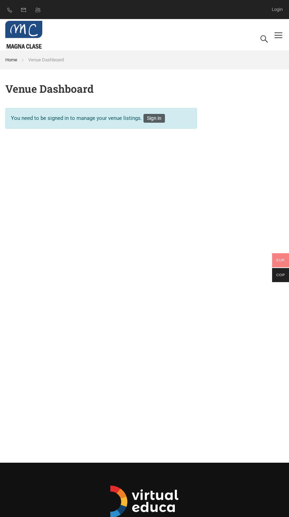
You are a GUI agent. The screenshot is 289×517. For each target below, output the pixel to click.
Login (277, 9)
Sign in (154, 118)
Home (11, 59)
